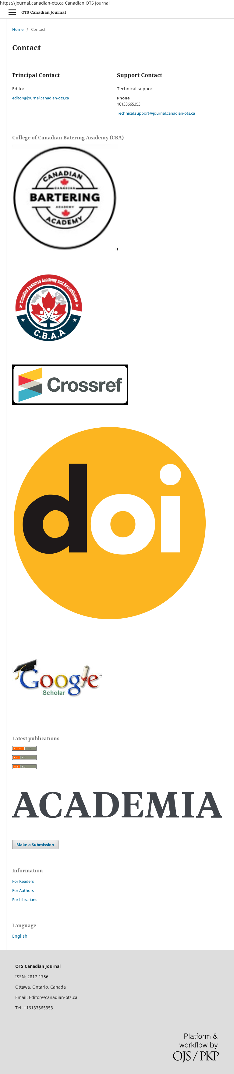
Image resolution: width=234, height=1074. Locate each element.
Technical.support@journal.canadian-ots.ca (156, 113)
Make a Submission (35, 844)
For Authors (23, 890)
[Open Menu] (12, 12)
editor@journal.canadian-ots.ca (40, 98)
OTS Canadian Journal (43, 12)
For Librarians (24, 899)
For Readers (23, 881)
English (19, 936)
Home (17, 29)
